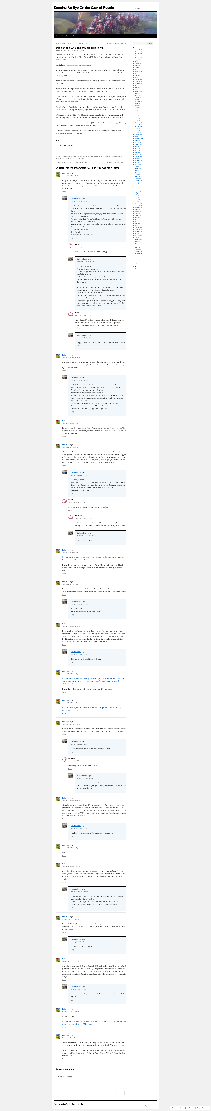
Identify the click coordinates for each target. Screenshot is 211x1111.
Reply (64, 192)
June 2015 (137, 172)
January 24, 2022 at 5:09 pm (83, 315)
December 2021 (139, 83)
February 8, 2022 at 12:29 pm (71, 1011)
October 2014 (138, 188)
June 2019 (137, 105)
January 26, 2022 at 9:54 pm (85, 778)
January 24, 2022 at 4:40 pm (85, 262)
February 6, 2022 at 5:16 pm (79, 989)
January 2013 (138, 229)
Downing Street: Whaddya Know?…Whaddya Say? (72, 43)
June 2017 (137, 129)
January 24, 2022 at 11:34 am (71, 357)
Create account (138, 269)
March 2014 (138, 202)
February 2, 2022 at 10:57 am (79, 942)
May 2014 (137, 198)
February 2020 (138, 97)
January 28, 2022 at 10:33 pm (79, 892)
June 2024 (137, 61)
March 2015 (138, 178)
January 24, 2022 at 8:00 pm (85, 535)
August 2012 (138, 239)
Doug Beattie (100, 156)
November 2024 (139, 56)
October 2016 (138, 142)
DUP (106, 156)
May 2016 (137, 150)
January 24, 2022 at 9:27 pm (79, 604)
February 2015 (138, 180)
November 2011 (139, 257)
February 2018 (138, 123)
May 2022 (137, 73)
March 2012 (138, 249)
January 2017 (138, 136)
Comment (118, 1093)
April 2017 (137, 131)
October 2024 (138, 58)
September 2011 (139, 261)
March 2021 (138, 89)
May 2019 (137, 107)
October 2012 (138, 235)
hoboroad (65, 173)
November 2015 (139, 162)
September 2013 (139, 213)
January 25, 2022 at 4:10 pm (70, 674)
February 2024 (138, 63)
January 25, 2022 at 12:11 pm (79, 654)
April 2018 (137, 119)
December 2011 (139, 255)
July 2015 (137, 170)
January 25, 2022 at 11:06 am (71, 626)
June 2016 (137, 148)
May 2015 (137, 174)
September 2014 (139, 190)
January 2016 (138, 158)
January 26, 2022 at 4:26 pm (76, 761)
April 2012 (137, 247)
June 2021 (137, 85)
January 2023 (138, 71)
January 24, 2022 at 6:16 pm (79, 475)
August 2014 (138, 192)
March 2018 (138, 121)
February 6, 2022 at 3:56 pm (70, 961)
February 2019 (138, 113)
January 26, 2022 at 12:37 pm (79, 828)
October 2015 (138, 164)
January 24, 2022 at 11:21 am (79, 201)
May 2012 (137, 245)
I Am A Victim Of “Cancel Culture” (115, 43)
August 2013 (138, 215)
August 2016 (138, 144)
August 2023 (138, 67)
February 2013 (138, 227)
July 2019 (137, 103)
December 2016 (139, 138)
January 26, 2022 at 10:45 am (71, 724)
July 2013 (137, 217)
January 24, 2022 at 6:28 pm (70, 552)
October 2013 (138, 211)
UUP (67, 158)
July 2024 (137, 60)
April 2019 (137, 109)
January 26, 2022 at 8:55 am (70, 703)
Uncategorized (75, 156)
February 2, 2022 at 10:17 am (71, 919)
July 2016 (137, 146)
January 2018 (138, 125)
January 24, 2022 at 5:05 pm (70, 447)
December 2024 (139, 54)
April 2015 (137, 176)
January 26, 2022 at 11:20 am (79, 744)
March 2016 (138, 154)
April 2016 (137, 152)
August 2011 (138, 263)
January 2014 (138, 206)
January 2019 (138, 115)
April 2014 (137, 200)
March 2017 (138, 133)
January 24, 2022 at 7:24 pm (83, 518)
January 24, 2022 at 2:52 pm (79, 380)
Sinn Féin (119, 156)
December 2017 (139, 127)
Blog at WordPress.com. (150, 1106)
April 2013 (137, 223)
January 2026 (138, 50)
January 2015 (138, 182)
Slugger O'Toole (61, 158)
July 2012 (137, 241)
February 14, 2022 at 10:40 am (71, 1038)
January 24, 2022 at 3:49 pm (70, 423)
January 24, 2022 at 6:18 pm (76, 502)
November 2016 (139, 140)
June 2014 (137, 196)
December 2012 (139, 231)
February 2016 (138, 156)
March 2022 (138, 77)
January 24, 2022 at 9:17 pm (70, 584)
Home (58, 36)
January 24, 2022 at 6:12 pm (85, 338)
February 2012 (138, 251)
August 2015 (138, 168)
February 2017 (138, 134)
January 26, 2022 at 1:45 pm (70, 848)
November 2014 (139, 186)
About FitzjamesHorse (69, 36)
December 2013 (139, 207)
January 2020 (138, 99)
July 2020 (137, 93)
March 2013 (138, 225)
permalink (81, 158)
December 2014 (139, 184)
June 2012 (137, 243)
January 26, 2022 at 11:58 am (71, 800)
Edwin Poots (112, 156)
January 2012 (138, 253)
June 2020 (137, 95)
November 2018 (139, 117)
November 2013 (139, 209)
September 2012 (139, 237)
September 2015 (139, 166)
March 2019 (138, 111)
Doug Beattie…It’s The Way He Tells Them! (80, 47)
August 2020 (138, 91)
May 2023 (137, 69)
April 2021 (137, 87)
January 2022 (138, 81)
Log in (136, 271)
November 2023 (139, 65)
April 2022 (137, 75)
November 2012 (139, 233)
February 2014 (138, 204)
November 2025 (139, 52)
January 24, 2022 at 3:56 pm (83, 247)
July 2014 (137, 194)
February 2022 (138, 79)
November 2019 (139, 101)
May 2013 (137, 221)
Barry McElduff (91, 156)
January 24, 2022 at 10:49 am (71, 176)
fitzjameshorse (79, 50)
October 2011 (138, 259)
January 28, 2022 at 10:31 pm (71, 866)
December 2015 (139, 160)
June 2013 (137, 219)
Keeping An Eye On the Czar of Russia (84, 7)
